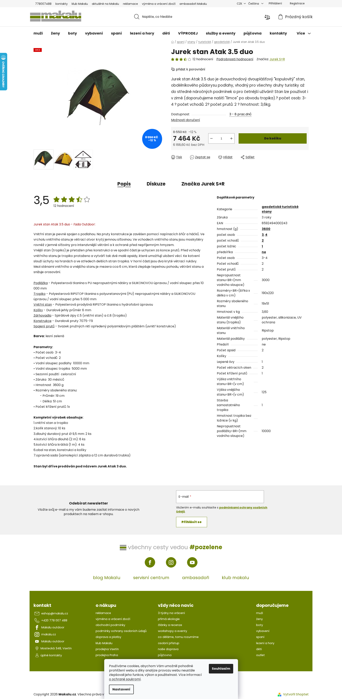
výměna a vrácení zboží (158, 4)
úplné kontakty (51, 655)
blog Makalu (106, 578)
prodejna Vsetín (107, 649)
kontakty (62, 4)
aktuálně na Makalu (105, 4)
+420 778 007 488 (54, 620)
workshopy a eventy (172, 631)
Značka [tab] (203, 184)
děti (259, 649)
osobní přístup (168, 643)
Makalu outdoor (52, 627)
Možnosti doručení (185, 120)
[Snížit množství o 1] (211, 138)
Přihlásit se (191, 522)
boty (259, 625)
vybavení (262, 631)
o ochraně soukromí (125, 679)
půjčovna (164, 655)
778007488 (43, 4)
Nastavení (121, 689)
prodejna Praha (107, 655)
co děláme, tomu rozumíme (178, 637)
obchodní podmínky (110, 625)
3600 (266, 229)
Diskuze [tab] (156, 184)
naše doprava (168, 649)
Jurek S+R (277, 59)
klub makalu (235, 578)
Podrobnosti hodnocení (234, 59)
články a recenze (170, 625)
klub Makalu (80, 4)
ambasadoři (195, 578)
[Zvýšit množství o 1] (231, 138)
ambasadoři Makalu (193, 4)
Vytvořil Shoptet (296, 694)
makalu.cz (48, 634)
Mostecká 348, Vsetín (56, 648)
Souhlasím (221, 668)
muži (259, 613)
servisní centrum (151, 578)
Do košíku (272, 138)
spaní (260, 637)
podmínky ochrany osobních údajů (121, 631)
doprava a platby (108, 637)
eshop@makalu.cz (54, 613)
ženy (259, 619)
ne (264, 252)
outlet (260, 655)
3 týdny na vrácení (171, 613)
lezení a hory (265, 643)
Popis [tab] (124, 184)
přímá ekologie (169, 619)
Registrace (297, 3)
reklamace (130, 4)
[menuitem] (38, 33)
